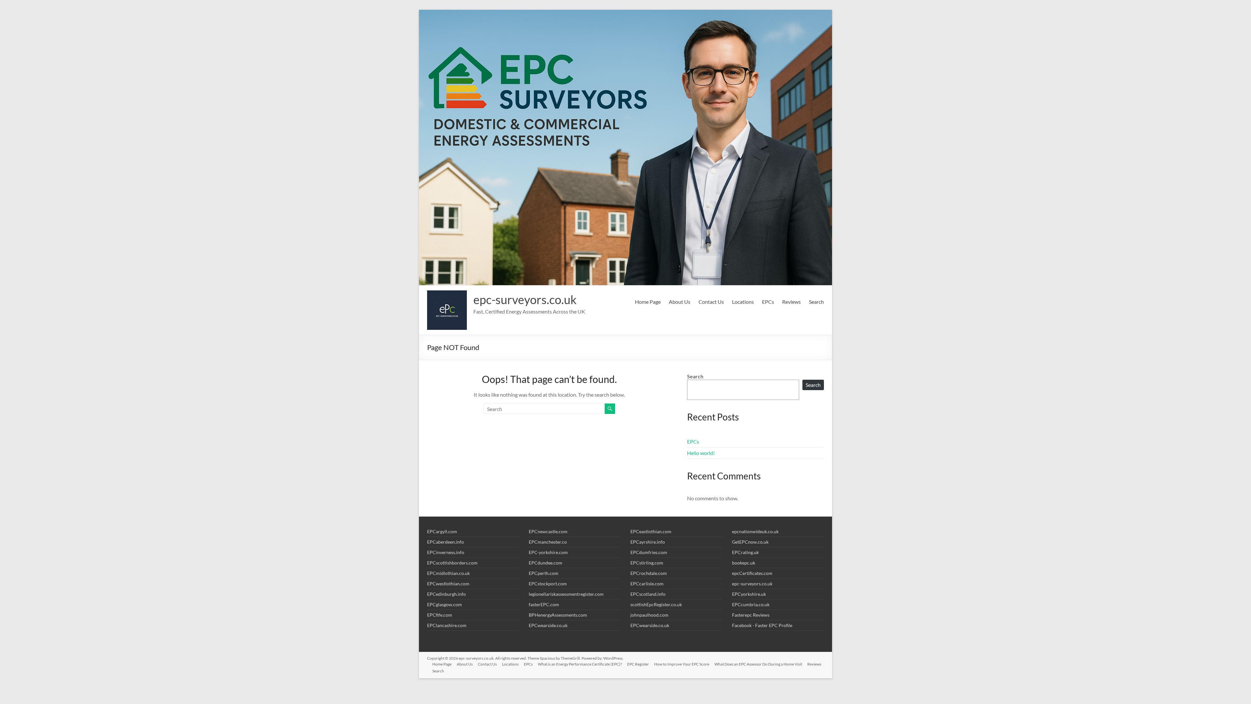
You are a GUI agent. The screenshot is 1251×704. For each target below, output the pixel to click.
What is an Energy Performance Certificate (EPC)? (580, 664)
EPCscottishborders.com (452, 562)
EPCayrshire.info (647, 542)
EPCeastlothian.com (650, 531)
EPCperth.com (543, 573)
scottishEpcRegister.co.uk (656, 604)
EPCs (768, 302)
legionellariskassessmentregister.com (566, 594)
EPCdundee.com (545, 562)
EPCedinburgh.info (446, 594)
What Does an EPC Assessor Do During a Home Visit (758, 664)
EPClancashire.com (447, 625)
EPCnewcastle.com (548, 531)
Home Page (648, 302)
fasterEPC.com (544, 604)
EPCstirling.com (646, 562)
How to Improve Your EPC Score (681, 664)
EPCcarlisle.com (647, 583)
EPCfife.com (439, 615)
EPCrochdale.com (648, 573)
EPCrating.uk (745, 552)
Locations (743, 302)
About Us (679, 302)
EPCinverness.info (445, 552)
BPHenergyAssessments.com (558, 615)
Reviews (791, 302)
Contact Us (711, 302)
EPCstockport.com (548, 583)
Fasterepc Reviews (750, 615)
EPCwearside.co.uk (548, 625)
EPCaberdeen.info (445, 542)
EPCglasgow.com (444, 604)
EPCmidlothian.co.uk (448, 573)
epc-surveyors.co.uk (525, 299)
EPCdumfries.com (648, 552)
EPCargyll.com (442, 531)
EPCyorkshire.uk (749, 594)
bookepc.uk (743, 562)
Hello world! (701, 453)
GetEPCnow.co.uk (750, 542)
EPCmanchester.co (548, 542)
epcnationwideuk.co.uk (755, 531)
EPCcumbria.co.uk (750, 604)
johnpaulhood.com (649, 615)
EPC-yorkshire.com (548, 552)
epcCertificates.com (752, 573)
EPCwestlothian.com (448, 583)
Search (816, 302)
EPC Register (638, 664)
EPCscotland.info (648, 594)
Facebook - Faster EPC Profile (762, 625)
